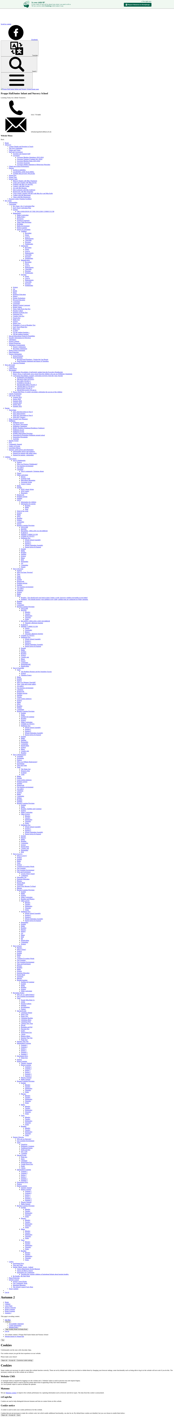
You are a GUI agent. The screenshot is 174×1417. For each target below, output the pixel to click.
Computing (16, 302)
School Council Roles (20, 1281)
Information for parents (28, 504)
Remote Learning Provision (25, 525)
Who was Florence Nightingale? (27, 464)
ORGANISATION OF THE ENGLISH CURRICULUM (35, 211)
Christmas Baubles (27, 1018)
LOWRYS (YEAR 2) (24, 383)
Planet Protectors (14, 1278)
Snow (23, 1159)
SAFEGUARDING (19, 170)
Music (15, 293)
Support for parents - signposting (23, 455)
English (15, 210)
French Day (16, 318)
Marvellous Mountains (28, 480)
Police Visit (24, 1014)
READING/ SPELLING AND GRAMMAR (35, 621)
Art (14, 289)
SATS (19, 500)
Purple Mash (21, 883)
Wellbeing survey (18, 422)
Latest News (13, 368)
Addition (24, 231)
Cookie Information (15, 1325)
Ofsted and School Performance (19, 166)
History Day (17, 323)
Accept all (12, 1360)
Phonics (23, 837)
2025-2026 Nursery (19, 413)
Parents (7, 408)
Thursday (28, 617)
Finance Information (15, 354)
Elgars (27, 235)
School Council (14, 1280)
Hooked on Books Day (20, 312)
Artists (23, 1002)
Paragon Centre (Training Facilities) (20, 199)
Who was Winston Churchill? (26, 682)
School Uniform (14, 341)
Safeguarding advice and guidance (24, 451)
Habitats (23, 1005)
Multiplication (25, 260)
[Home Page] (20, 89)
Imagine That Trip (26, 1038)
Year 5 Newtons (18, 569)
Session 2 (28, 543)
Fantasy (23, 1009)
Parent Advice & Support (33, 547)
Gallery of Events (14, 446)
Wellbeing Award (18, 430)
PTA (10, 442)
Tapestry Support (26, 1063)
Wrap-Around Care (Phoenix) (18, 419)
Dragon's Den (25, 771)
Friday (27, 619)
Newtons (28, 242)
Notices (19, 462)
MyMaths (20, 224)
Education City (21, 877)
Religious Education (19, 294)
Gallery (11, 1262)
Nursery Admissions (19, 347)
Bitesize (19, 888)
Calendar (12, 367)
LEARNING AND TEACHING (23, 172)
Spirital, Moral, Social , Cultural (23, 1267)
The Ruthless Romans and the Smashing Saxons (36, 671)
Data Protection (14, 352)
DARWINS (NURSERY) (25, 377)
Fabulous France (26, 675)
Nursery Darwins (18, 1137)
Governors (16, 155)
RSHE (15, 291)
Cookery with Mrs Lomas (21, 186)
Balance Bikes (25, 1036)
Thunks (19, 697)
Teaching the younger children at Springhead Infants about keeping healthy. (45, 1274)
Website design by (14, 1336)
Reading (27, 505)
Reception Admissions (20, 348)
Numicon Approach (23, 220)
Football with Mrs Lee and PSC (23, 184)
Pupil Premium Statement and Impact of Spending (33, 361)
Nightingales (29, 244)
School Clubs (13, 179)
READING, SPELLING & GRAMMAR (34, 531)
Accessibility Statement (16, 1324)
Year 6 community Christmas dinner (32, 471)
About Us (8, 145)
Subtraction (24, 246)
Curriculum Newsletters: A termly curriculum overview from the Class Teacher (38, 376)
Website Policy (13, 1327)
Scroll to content (6, 24)
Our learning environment (25, 466)
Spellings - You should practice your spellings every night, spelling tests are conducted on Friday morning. (54, 599)
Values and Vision (14, 150)
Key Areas (8, 200)
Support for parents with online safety (25, 453)
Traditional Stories (27, 1148)
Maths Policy (21, 217)
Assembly (20, 756)
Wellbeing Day (26, 538)
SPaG (19, 516)
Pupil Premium (17, 357)
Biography (24, 493)
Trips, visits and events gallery (26, 684)
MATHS (23, 529)
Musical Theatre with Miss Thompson (25, 181)
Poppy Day (24, 1016)
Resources (20, 219)
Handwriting (25, 666)
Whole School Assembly (33, 540)
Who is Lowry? (22, 856)
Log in (7, 1292)
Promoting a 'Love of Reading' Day (24, 325)
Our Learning (21, 868)
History (15, 296)
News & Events (10, 365)
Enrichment (20, 763)
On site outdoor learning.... (21, 332)
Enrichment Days (22, 1056)
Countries (24, 1153)
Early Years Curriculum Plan (22, 208)
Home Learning (22, 228)
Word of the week (22, 511)
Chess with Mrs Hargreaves (22, 197)
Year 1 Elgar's (17, 946)
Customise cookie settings (24, 1360)
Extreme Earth (25, 478)
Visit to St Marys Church (25, 1271)
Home (7, 143)
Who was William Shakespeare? (27, 762)
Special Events (21, 1011)
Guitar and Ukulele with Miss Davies (25, 182)
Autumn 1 (24, 1045)
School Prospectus (15, 343)
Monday (27, 612)
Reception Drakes (18, 993)
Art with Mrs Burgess (20, 188)
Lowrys (27, 237)
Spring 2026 (17, 399)
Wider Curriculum (26, 722)
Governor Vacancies (23, 163)
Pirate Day (24, 1040)
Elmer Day (24, 1058)
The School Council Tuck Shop (23, 1287)
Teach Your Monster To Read (26, 886)
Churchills (28, 240)
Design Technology (19, 298)
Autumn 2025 (17, 397)
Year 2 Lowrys (17, 854)
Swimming (20, 758)
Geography (16, 303)
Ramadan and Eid (26, 1027)
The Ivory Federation (15, 148)
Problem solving (22, 496)
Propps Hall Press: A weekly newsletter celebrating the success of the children (37, 392)
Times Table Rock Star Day (22, 309)
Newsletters (12, 370)
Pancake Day (25, 1029)
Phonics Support (26, 1077)
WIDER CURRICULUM (29, 534)
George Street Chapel (28, 874)
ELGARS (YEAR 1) (24, 381)
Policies (11, 168)
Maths (19, 486)
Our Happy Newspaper (20, 424)
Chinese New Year (27, 1023)
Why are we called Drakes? (25, 994)
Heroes (23, 477)
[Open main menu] (17, 80)
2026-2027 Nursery (19, 417)
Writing (19, 520)
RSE (22, 560)
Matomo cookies (11, 1393)
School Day (12, 175)
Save (18, 1415)
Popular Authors (26, 1003)
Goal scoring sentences (24, 699)
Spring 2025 (17, 404)
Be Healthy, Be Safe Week (21, 1276)
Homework (20, 495)
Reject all (4, 1360)
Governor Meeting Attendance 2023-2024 (30, 157)
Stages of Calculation (23, 229)
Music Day (16, 329)
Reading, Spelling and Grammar (31, 809)
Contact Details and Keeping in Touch (21, 146)
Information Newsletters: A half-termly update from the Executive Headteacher (38, 372)
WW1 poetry (25, 491)
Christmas (20, 469)
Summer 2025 (17, 406)
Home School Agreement (17, 350)
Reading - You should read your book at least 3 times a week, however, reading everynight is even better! (54, 597)
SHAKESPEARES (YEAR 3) (27, 385)
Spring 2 (23, 1050)
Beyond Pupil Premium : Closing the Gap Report (32, 359)
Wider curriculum (22, 475)
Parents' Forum (13, 440)
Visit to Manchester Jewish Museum (28, 1269)
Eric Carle (24, 1151)
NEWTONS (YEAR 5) (24, 388)
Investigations (25, 1007)
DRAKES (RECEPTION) (25, 379)
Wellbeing (12, 421)
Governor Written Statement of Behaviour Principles (33, 164)
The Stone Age (26, 769)
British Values (17, 307)
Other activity (25, 901)
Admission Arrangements (17, 345)
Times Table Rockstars (24, 222)
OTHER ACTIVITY (28, 536)
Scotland (23, 773)
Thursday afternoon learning (34, 623)
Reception (28, 233)
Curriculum (12, 204)
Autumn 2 (24, 1047)
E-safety (15, 330)
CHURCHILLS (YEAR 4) (25, 386)
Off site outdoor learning (20, 334)
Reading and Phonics (27, 899)
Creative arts (25, 657)
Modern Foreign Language (21, 305)
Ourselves (24, 1144)
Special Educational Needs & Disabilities (22, 336)
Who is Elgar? (21, 949)
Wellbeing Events (18, 431)
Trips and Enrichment (24, 872)
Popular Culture (18, 311)
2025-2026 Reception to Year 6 (23, 412)
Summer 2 (24, 1054)
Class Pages (12, 459)
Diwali (23, 1025)
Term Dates (12, 410)
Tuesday (27, 614)
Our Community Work (20, 1283)
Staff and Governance (16, 152)
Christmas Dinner (26, 1013)
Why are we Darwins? (24, 1139)
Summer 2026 (17, 401)
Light (22, 774)
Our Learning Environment (25, 870)
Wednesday (28, 616)
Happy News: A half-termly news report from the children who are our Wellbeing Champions (42, 374)
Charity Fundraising (15, 394)
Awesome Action (26, 482)
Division (23, 274)
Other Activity (25, 814)
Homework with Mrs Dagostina (23, 191)
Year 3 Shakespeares (19, 754)
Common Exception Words (25, 866)
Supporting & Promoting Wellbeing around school (29, 435)
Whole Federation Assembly (34, 545)
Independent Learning (24, 1043)
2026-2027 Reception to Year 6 (23, 415)
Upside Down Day (27, 1164)
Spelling (19, 498)
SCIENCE (24, 533)
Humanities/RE (26, 664)
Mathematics (17, 213)
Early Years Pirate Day (20, 327)
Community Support (15, 444)
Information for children (28, 502)
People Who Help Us (28, 1000)
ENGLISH (24, 527)
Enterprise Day (17, 314)
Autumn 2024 (17, 403)
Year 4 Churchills (18, 668)
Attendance (12, 339)
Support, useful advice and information (21, 450)
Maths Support (25, 1079)
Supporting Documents (20, 437)
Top (3, 1340)
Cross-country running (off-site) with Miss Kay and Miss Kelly (33, 193)
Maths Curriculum (22, 215)
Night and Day (25, 1150)
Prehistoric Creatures (27, 1146)
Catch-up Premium (19, 363)
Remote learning (22, 980)
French (19, 523)
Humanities (24, 561)
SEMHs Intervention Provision (23, 433)
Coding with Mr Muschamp (22, 195)
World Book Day (26, 1032)
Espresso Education (23, 879)
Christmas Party (26, 1022)
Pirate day (24, 1157)
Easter (23, 1031)
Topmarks (20, 884)
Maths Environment (23, 226)
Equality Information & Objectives (20, 338)
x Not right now (146, 1)
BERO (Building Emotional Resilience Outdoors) (29, 428)
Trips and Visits (22, 765)
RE (22, 939)
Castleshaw (24, 875)
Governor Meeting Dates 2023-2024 (28, 161)
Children (7, 457)
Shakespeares (29, 238)
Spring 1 (23, 1049)
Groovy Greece (26, 484)
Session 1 (28, 542)
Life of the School (14, 395)
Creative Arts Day (18, 316)
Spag (26, 509)
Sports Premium (18, 356)
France (19, 473)
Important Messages (19, 1285)
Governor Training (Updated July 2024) (29, 159)
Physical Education (19, 300)
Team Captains (13, 1289)
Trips (18, 574)
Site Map (8, 1320)
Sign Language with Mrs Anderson (24, 190)
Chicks (23, 1034)
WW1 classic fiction (27, 489)
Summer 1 (24, 1052)
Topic (19, 576)
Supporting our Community (25, 1272)
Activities (16, 439)
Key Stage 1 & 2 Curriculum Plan (23, 206)
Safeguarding (13, 202)
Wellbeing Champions (20, 426)
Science (15, 287)
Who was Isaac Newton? (25, 572)
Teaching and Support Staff (21, 154)
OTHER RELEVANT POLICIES (24, 173)
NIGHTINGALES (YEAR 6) (26, 390)
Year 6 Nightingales (19, 460)
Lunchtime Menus (14, 448)
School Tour (13, 177)
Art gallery (20, 468)
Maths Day (16, 320)
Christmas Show (26, 1020)
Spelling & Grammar (27, 717)
